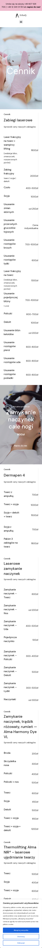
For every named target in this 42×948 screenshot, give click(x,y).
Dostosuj (21, 937)
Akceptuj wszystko (21, 930)
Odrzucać (21, 943)
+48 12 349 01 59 (15, 7)
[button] (21, 22)
